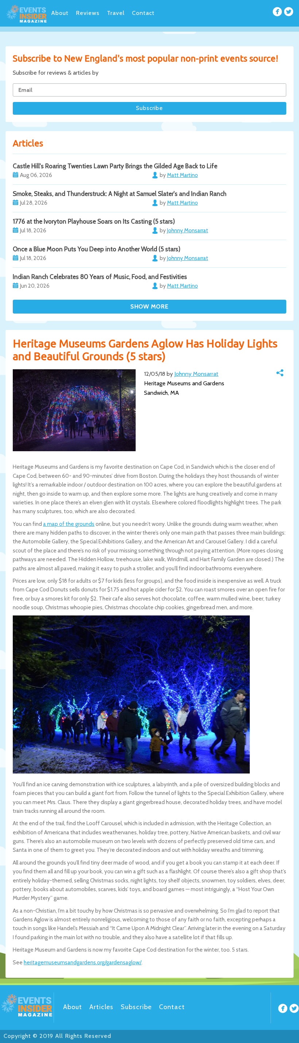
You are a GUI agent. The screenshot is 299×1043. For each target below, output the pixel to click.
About (60, 12)
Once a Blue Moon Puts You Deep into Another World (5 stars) (96, 249)
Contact (143, 12)
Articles (101, 1007)
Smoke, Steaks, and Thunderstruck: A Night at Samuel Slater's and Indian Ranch (119, 193)
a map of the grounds (68, 524)
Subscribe (136, 1007)
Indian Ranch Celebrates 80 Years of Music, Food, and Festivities (100, 276)
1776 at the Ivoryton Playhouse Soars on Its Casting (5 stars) (94, 221)
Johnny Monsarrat (196, 373)
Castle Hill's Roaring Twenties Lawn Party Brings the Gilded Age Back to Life (115, 166)
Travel (116, 12)
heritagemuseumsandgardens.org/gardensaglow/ (82, 962)
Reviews (88, 12)
